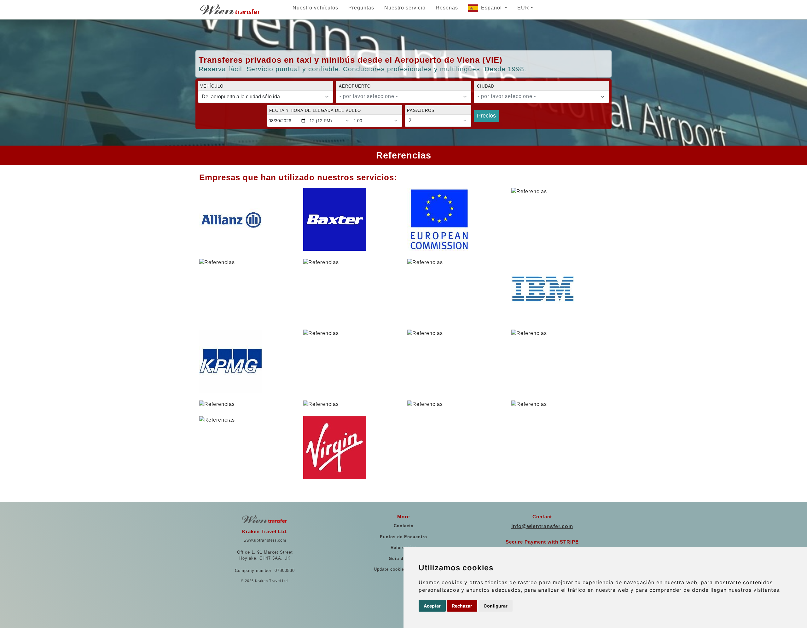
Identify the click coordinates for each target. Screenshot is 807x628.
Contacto (404, 525)
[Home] (230, 9)
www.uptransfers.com (265, 540)
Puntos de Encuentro (403, 536)
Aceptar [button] (432, 605)
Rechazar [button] (462, 605)
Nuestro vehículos (315, 7)
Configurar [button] (496, 605)
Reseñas (447, 7)
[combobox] (403, 97)
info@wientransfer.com (542, 526)
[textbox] (400, 96)
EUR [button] (523, 7)
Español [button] (492, 7)
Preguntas (361, 7)
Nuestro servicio (405, 7)
